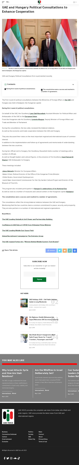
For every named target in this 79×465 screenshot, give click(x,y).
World (14, 393)
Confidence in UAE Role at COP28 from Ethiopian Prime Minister (26, 225)
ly (21, 219)
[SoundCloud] (15, 458)
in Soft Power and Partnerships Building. (37, 219)
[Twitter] (8, 458)
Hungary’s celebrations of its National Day (50, 189)
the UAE (68, 100)
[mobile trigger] (4, 2)
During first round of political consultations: (20, 89)
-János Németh (8, 171)
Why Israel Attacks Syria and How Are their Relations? (15, 373)
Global (17, 219)
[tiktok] (18, 458)
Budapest (70, 192)
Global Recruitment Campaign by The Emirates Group (22, 236)
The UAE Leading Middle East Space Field (18, 231)
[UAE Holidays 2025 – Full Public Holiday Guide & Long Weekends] (24, 303)
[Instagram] (11, 458)
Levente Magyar (38, 120)
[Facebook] (4, 458)
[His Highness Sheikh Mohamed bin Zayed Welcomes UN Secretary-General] (24, 320)
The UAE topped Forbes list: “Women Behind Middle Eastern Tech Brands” (30, 242)
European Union (31, 117)
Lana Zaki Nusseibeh (37, 114)
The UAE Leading (8, 219)
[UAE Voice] (39, 2)
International (6, 393)
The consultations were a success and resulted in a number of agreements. (57, 91)
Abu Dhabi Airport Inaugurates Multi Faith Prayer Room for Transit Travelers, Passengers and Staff (42, 337)
